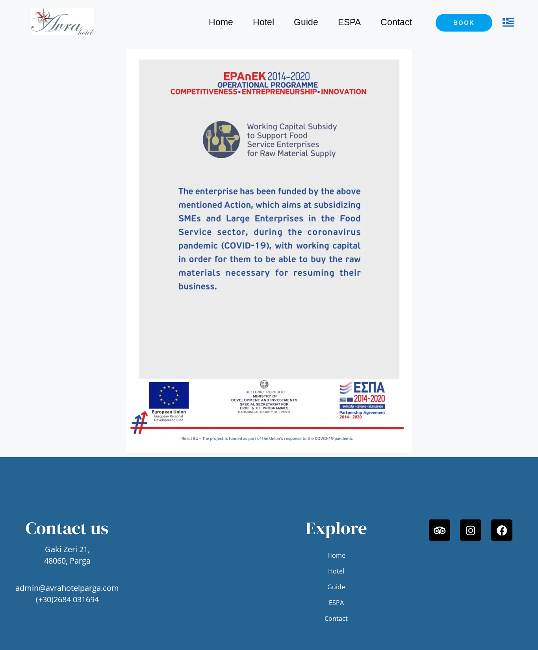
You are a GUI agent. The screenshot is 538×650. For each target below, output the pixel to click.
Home (221, 22)
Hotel (263, 22)
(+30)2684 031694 (67, 599)
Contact (396, 22)
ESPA (349, 22)
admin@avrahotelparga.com (67, 588)
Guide (306, 22)
